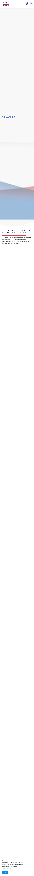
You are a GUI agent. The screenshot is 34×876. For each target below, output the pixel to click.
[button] (31, 3)
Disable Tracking (6, 868)
